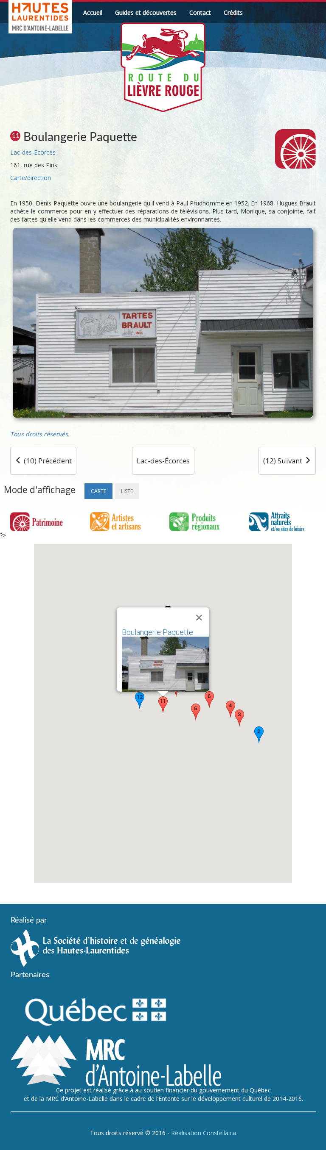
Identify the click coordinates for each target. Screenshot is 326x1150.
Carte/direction (30, 178)
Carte (98, 491)
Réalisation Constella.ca (203, 1133)
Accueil (92, 12)
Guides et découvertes (146, 12)
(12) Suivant (283, 461)
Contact (200, 12)
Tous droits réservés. (40, 434)
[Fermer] (199, 617)
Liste (127, 491)
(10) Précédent (47, 461)
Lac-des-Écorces (33, 152)
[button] (259, 735)
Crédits (233, 12)
